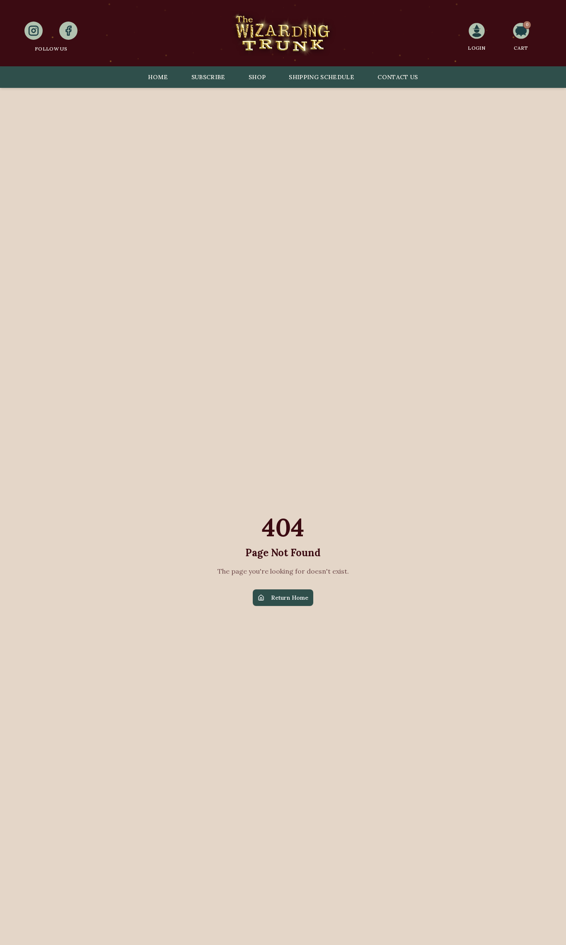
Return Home (289, 597)
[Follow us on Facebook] (68, 31)
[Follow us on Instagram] (33, 31)
